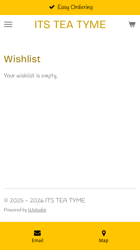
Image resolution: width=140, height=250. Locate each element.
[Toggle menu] (8, 24)
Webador (37, 210)
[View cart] (132, 24)
